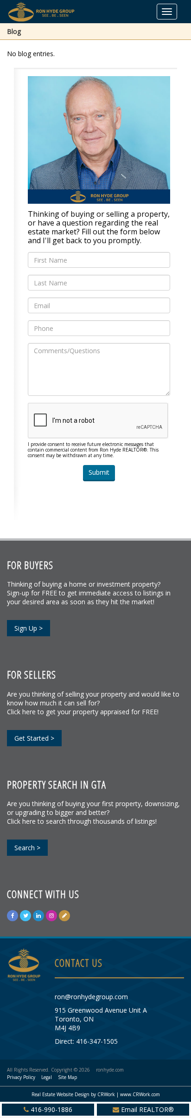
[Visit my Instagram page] (51, 915)
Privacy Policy (21, 1077)
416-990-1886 (51, 1109)
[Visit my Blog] (64, 915)
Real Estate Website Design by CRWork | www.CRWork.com (96, 1094)
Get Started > (34, 738)
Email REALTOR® (147, 1109)
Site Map (67, 1077)
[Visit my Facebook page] (12, 915)
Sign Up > (28, 628)
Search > (27, 847)
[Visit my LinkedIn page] (38, 915)
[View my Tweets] (25, 915)
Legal (46, 1077)
